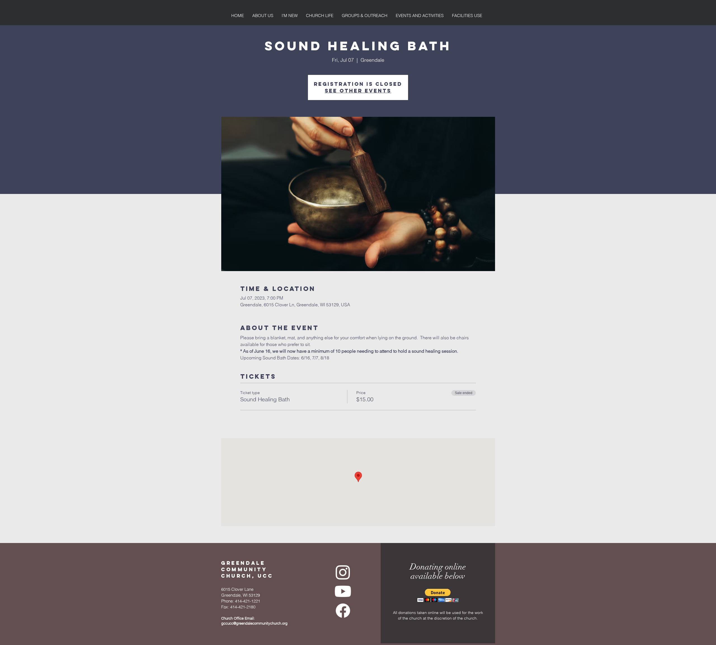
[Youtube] (342, 591)
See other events (358, 90)
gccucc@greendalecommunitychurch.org (254, 623)
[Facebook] (342, 610)
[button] (437, 595)
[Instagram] (342, 572)
